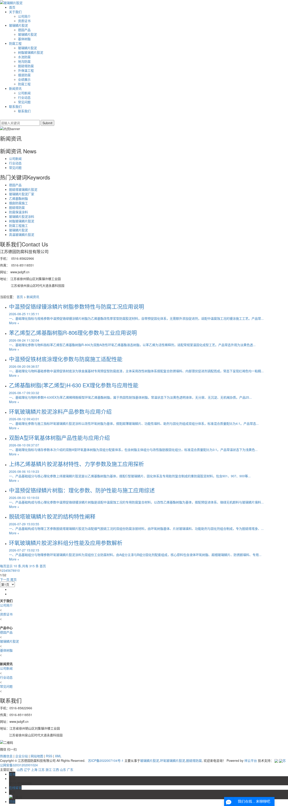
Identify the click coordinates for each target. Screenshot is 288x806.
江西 (56, 769)
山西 (20, 769)
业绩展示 (24, 79)
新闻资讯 (15, 88)
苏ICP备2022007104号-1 (106, 760)
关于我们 (15, 11)
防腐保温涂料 (18, 212)
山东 (63, 769)
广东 (70, 769)
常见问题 (24, 102)
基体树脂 (24, 39)
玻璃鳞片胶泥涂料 (21, 216)
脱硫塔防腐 (26, 66)
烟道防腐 (24, 75)
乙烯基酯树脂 (18, 198)
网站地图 (37, 756)
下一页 (4, 579)
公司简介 (24, 16)
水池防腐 (24, 57)
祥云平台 (250, 760)
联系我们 (15, 106)
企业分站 (21, 756)
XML (58, 756)
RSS (49, 756)
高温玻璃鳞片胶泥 (21, 234)
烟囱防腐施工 (18, 203)
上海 (34, 769)
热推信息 (6, 756)
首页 (12, 7)
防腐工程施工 (18, 225)
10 (18, 570)
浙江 (48, 769)
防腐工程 (15, 43)
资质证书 (24, 20)
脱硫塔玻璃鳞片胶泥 (23, 189)
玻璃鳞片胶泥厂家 (21, 194)
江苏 (41, 769)
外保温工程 (26, 70)
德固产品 (24, 30)
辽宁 (27, 769)
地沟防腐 (24, 61)
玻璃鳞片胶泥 (18, 25)
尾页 (13, 579)
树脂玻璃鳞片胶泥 (30, 52)
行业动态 (24, 97)
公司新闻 (24, 93)
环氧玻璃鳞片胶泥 (172, 760)
